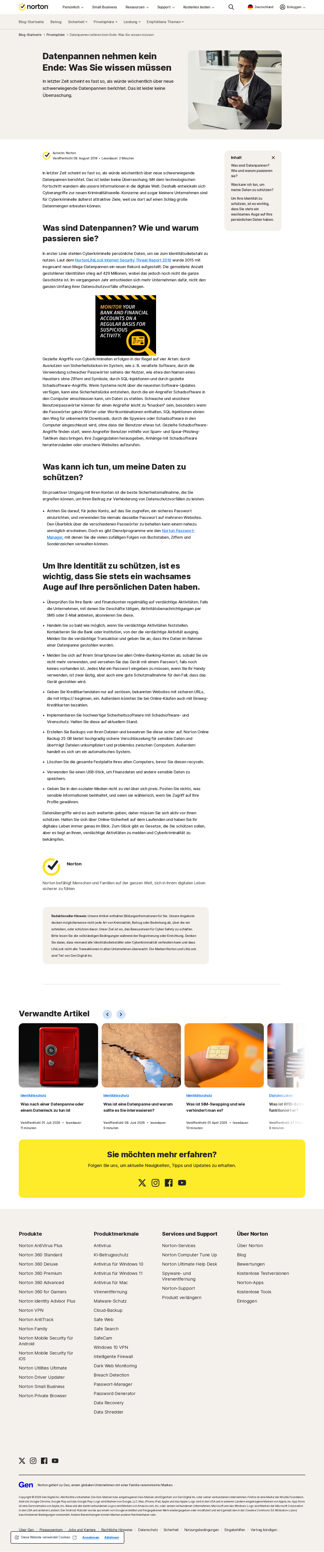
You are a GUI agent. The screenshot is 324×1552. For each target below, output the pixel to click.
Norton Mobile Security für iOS (46, 1355)
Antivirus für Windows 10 (118, 1264)
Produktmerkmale (116, 1234)
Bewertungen (251, 1264)
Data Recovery (109, 1402)
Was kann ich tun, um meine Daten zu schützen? (252, 187)
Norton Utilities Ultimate (43, 1368)
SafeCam (103, 1338)
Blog (241, 1254)
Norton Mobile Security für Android (46, 1340)
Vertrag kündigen (264, 1530)
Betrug (55, 22)
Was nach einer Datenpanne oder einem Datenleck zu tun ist (52, 1107)
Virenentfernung (110, 1291)
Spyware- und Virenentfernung (179, 1276)
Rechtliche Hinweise (116, 1530)
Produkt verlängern (181, 1297)
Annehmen (90, 1537)
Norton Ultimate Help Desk (189, 1264)
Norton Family (33, 1328)
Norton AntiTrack (36, 1319)
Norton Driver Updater (42, 1377)
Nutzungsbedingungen (201, 1530)
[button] (253, 157)
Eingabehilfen (234, 1530)
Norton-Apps (250, 1282)
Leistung (131, 22)
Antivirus (102, 1245)
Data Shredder (108, 1412)
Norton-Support (178, 1288)
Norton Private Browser (43, 1395)
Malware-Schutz (110, 1301)
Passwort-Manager (113, 1384)
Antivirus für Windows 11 (118, 1273)
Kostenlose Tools (254, 1291)
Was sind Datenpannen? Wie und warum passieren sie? (251, 170)
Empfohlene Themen (164, 22)
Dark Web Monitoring (115, 1365)
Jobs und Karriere (82, 1530)
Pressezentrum (51, 1530)
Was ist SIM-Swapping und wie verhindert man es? (215, 1107)
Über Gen (26, 1530)
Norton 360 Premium (40, 1273)
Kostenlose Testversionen (263, 1273)
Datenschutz (148, 1530)
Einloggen (247, 1301)
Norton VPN (31, 1310)
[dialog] (67, 1537)
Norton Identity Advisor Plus (47, 1301)
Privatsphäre (104, 22)
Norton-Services (179, 1245)
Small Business (104, 7)
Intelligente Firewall (113, 1356)
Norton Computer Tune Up (189, 1254)
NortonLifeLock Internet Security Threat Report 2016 (123, 260)
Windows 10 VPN (111, 1347)
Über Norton (250, 1245)
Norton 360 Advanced (41, 1282)
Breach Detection (111, 1375)
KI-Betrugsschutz (111, 1254)
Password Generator (115, 1393)
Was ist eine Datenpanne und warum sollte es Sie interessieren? (138, 1107)
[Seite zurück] (107, 1014)
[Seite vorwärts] (121, 1014)
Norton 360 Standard (40, 1254)
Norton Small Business (42, 1386)
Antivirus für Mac (111, 1282)
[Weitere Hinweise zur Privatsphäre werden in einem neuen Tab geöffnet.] (74, 1537)
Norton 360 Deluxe (38, 1264)
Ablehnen (111, 1537)
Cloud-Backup (108, 1310)
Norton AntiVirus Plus (40, 1245)
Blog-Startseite (31, 22)
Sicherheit (76, 22)
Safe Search (106, 1328)
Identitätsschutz (33, 1095)
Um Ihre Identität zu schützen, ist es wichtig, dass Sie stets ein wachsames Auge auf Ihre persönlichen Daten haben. (252, 209)
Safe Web (104, 1319)
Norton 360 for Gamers (43, 1291)
